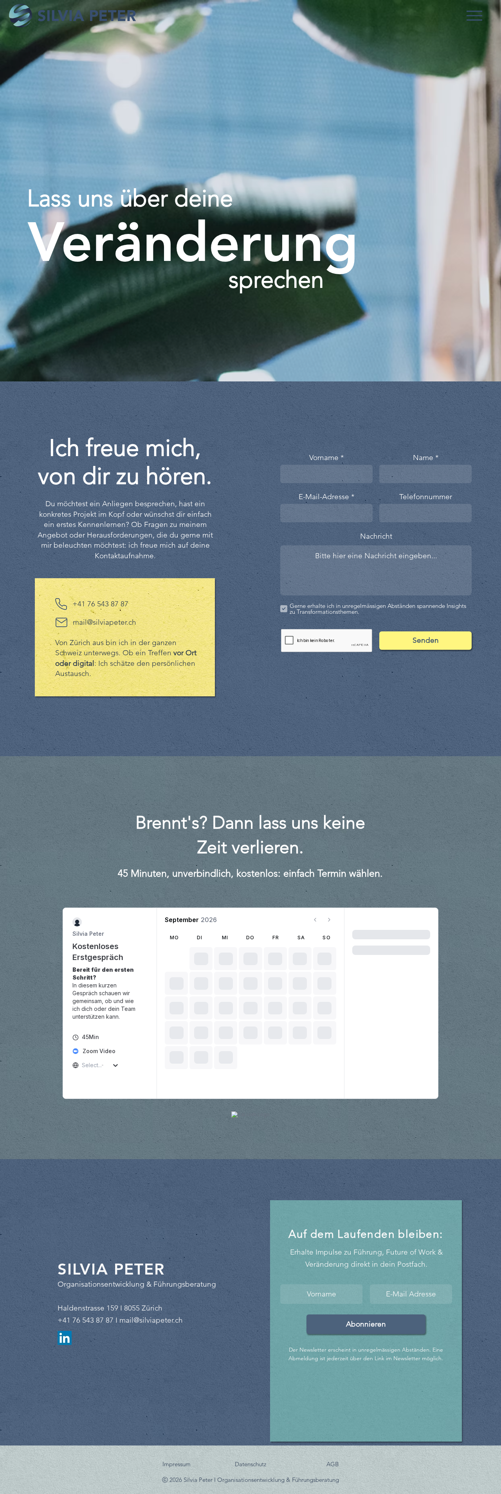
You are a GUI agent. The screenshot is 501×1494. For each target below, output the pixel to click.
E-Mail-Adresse (324, 496)
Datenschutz (250, 1464)
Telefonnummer (425, 496)
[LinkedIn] (65, 1338)
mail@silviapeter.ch (151, 1320)
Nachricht (376, 536)
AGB (332, 1464)
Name (423, 457)
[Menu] (474, 15)
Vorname (324, 457)
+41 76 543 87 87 (100, 603)
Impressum (176, 1464)
